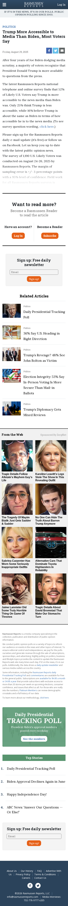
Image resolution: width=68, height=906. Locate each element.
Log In (61, 4)
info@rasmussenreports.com (22, 896)
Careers (26, 877)
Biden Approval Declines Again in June (36, 782)
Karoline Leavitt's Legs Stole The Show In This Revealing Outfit (49, 477)
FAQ (39, 870)
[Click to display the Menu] (4, 4)
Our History (27, 870)
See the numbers (34, 738)
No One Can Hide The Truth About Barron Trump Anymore (48, 520)
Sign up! (34, 279)
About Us (12, 870)
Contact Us (40, 877)
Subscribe (49, 235)
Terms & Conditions (45, 874)
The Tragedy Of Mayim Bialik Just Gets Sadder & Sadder (16, 520)
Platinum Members (28, 690)
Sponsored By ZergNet (53, 434)
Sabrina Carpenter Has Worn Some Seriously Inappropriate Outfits (16, 563)
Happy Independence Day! (27, 794)
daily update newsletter (47, 665)
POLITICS (9, 26)
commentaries (37, 675)
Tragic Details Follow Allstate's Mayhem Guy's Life (17, 477)
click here (47, 126)
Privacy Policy (23, 874)
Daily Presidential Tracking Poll (31, 769)
